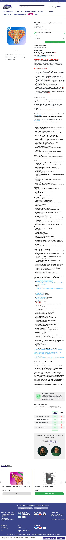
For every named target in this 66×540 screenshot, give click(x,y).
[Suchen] (43, 7)
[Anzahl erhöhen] (42, 42)
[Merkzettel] (49, 6)
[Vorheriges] (2, 37)
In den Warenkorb (54, 42)
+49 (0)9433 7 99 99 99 (41, 508)
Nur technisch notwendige (49, 538)
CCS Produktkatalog (22, 531)
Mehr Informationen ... (6, 538)
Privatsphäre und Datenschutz (24, 530)
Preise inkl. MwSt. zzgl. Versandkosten (42, 29)
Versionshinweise (56, 121)
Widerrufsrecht (4, 528)
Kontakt (19, 527)
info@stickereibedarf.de (53, 441)
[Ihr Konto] (52, 6)
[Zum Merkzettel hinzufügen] (28, 482)
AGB (2, 530)
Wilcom (64, 18)
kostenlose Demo (50, 109)
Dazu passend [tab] (4, 465)
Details (16, 493)
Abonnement (37, 120)
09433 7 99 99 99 (52, 442)
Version (36, 35)
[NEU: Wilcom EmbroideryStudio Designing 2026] (16, 478)
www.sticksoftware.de (41, 56)
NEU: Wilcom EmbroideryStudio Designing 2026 (16, 486)
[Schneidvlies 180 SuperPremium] (49, 478)
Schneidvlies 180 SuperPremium (44, 486)
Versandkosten (29, 534)
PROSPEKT (38, 115)
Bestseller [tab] (9, 465)
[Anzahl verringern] (35, 42)
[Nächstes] (31, 37)
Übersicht (39, 117)
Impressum (3, 527)
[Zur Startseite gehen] (8, 6)
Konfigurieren (61, 538)
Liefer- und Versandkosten (23, 528)
